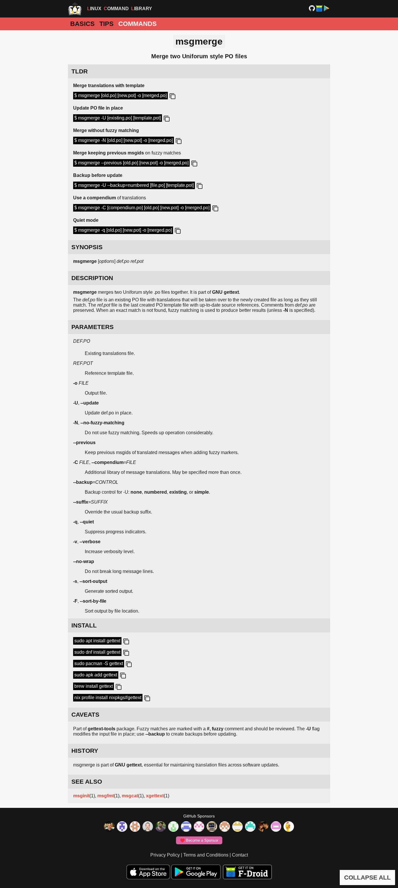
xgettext (155, 795)
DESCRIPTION (92, 278)
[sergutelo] (288, 827)
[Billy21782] (276, 827)
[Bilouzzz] (135, 827)
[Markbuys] (250, 827)
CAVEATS (85, 714)
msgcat (130, 795)
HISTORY (84, 750)
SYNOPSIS (87, 247)
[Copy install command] (125, 641)
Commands (137, 23)
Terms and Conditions (205, 854)
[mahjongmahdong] (199, 827)
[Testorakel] (147, 827)
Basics (82, 23)
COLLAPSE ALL (367, 877)
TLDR (79, 71)
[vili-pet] (212, 827)
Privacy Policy (165, 854)
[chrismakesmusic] (224, 827)
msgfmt (105, 795)
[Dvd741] (173, 827)
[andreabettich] (160, 827)
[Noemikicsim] (263, 827)
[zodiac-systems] (122, 827)
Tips (106, 23)
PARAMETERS (92, 326)
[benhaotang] (186, 827)
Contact (240, 854)
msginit (81, 795)
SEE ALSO (86, 781)
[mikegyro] (109, 827)
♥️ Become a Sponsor (199, 840)
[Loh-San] (237, 827)
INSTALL (84, 625)
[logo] (75, 9)
